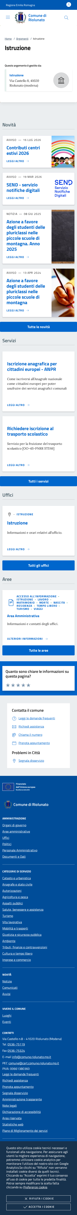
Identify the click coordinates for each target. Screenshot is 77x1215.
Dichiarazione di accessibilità (21, 1111)
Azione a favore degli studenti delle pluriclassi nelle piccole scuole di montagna (26, 291)
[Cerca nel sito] (66, 17)
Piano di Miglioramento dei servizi (25, 1130)
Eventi (6, 1021)
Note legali (9, 1105)
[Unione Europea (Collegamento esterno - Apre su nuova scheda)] (38, 787)
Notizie (7, 981)
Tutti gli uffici (38, 565)
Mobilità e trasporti (15, 928)
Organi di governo (14, 825)
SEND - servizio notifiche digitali (23, 187)
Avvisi (6, 994)
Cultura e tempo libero (17, 953)
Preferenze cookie (35, 1187)
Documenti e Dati (14, 856)
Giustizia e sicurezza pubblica (21, 934)
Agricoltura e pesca (15, 897)
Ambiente (8, 941)
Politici (6, 844)
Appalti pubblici (12, 903)
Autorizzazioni (12, 890)
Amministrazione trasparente (22, 1099)
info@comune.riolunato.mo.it (31, 1056)
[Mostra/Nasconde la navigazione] (8, 17)
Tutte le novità (38, 326)
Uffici (5, 837)
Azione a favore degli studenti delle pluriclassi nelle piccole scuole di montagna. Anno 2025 (26, 235)
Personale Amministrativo (19, 850)
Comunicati (10, 987)
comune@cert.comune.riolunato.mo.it (33, 1063)
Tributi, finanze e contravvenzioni (24, 947)
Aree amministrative (16, 831)
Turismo (7, 915)
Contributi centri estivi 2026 (23, 150)
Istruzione (16, 75)
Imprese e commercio (16, 959)
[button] (20, 5)
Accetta (41, 1207)
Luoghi (6, 1015)
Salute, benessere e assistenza (22, 909)
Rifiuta (41, 1198)
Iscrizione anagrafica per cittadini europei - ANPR (32, 366)
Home (8, 38)
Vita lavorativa (12, 922)
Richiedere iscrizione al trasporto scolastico (30, 431)
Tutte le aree (38, 650)
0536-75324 (16, 1050)
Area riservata (12, 1118)
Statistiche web (12, 1124)
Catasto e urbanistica (16, 878)
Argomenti (22, 38)
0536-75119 (16, 1044)
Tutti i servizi (38, 481)
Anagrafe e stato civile (17, 884)
